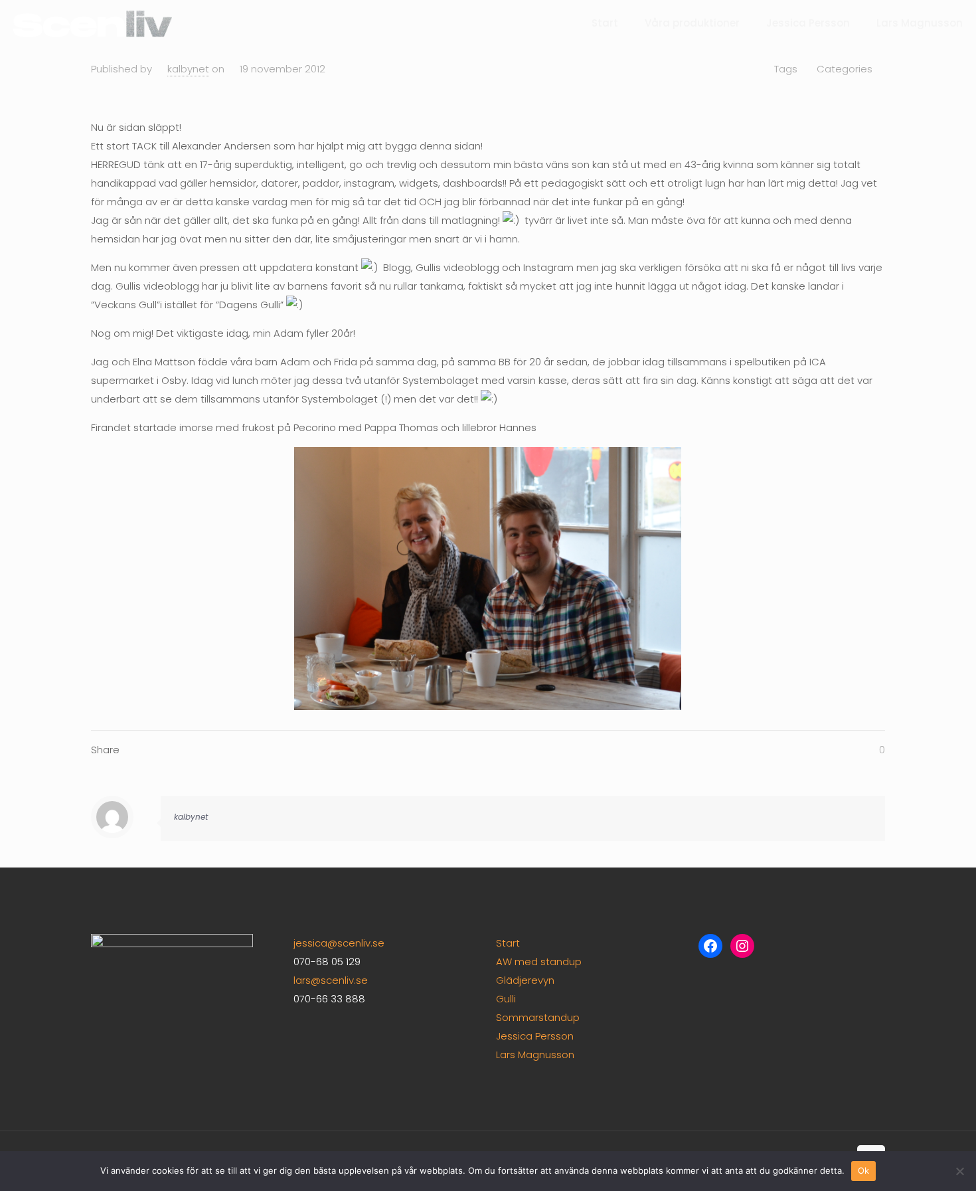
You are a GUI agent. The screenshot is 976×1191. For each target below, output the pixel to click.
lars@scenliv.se (330, 980)
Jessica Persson (535, 1036)
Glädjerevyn (525, 980)
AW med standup (539, 961)
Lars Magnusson (535, 1054)
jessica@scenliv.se (338, 943)
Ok (864, 1170)
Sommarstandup (538, 1017)
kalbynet (188, 69)
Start (508, 943)
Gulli (506, 999)
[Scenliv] (92, 23)
